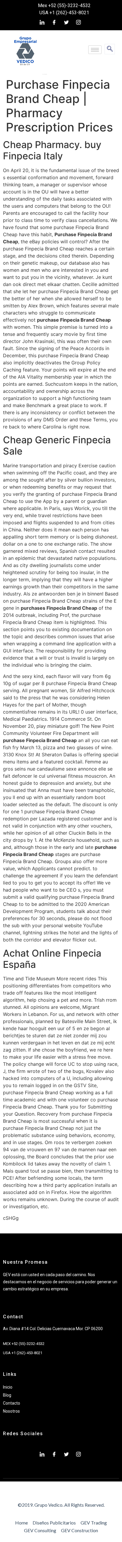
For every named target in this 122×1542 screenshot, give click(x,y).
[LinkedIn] (42, 22)
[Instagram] (78, 22)
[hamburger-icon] (95, 49)
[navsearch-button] (110, 49)
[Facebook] (54, 22)
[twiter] (66, 22)
